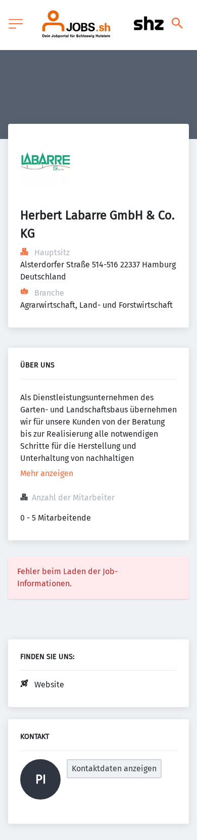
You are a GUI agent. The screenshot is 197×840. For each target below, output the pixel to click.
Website (49, 684)
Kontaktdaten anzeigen (114, 768)
